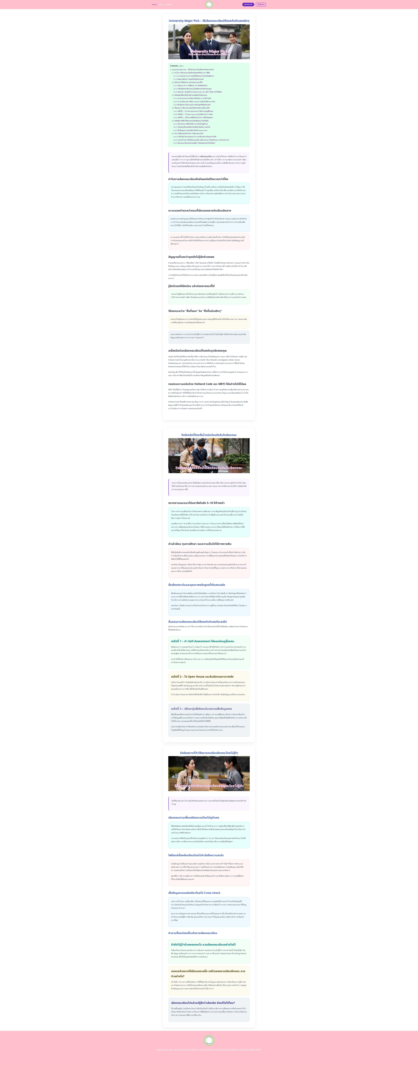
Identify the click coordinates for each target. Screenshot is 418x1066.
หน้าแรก (154, 4)
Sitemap (168, 4)
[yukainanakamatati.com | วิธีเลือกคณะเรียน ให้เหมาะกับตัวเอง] (209, 4)
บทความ (161, 4)
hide (181, 66)
